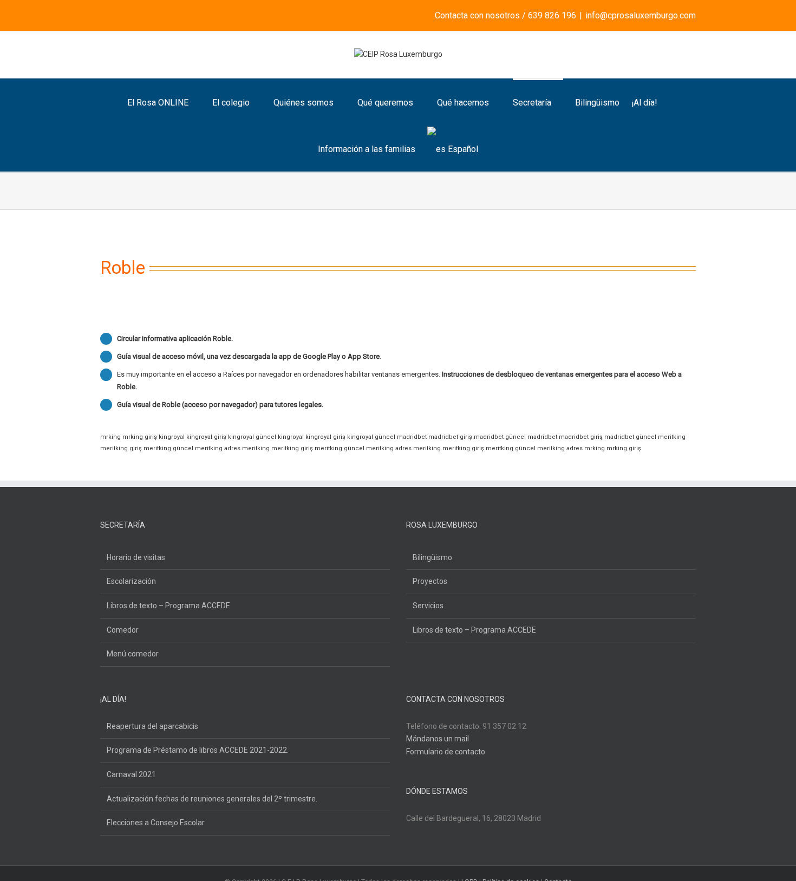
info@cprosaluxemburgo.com (640, 15)
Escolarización (131, 581)
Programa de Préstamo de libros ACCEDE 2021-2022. (198, 750)
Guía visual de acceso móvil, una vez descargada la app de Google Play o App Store (248, 356)
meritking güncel (168, 448)
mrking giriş (139, 436)
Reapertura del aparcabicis (152, 726)
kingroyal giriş (206, 436)
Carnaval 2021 (131, 774)
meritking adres (217, 448)
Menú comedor (133, 653)
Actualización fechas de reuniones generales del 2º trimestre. (212, 798)
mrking (110, 436)
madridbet (412, 436)
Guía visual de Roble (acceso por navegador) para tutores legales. (220, 404)
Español (463, 149)
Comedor (123, 630)
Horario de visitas (136, 557)
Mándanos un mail (437, 738)
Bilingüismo (432, 557)
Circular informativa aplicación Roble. (175, 338)
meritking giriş (121, 448)
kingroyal (172, 436)
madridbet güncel (500, 436)
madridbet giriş (450, 436)
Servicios (428, 605)
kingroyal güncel (252, 436)
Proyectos (430, 581)
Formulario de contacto (445, 751)
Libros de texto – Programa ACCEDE (168, 605)
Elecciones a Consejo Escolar (156, 822)
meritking (672, 436)
